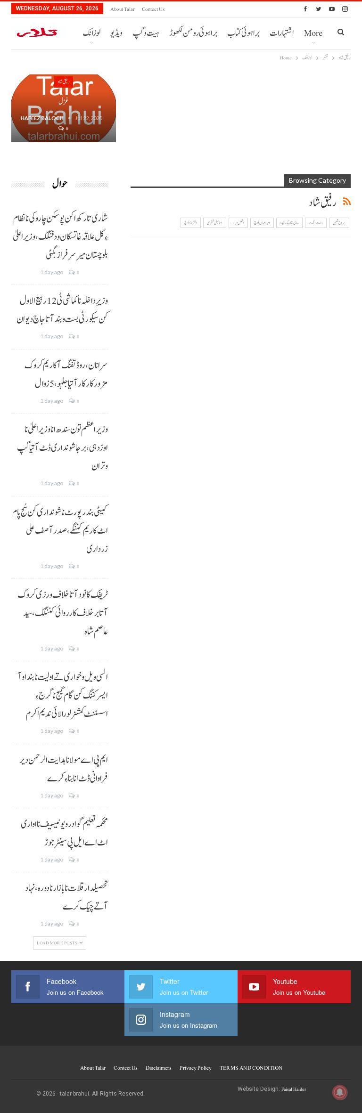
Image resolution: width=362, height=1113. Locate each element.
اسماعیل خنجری (214, 222)
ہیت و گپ (145, 33)
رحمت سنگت (316, 222)
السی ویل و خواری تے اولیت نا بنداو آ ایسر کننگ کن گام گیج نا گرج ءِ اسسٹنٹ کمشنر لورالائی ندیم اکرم (62, 695)
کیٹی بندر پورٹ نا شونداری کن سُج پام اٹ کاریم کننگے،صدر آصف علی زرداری (60, 530)
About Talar (122, 9)
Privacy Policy (196, 1067)
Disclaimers (159, 1067)
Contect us (153, 9)
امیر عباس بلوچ (262, 222)
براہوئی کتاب (243, 33)
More (313, 33)
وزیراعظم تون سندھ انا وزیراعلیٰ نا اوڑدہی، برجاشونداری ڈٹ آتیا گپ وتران (62, 448)
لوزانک (91, 33)
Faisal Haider (293, 1089)
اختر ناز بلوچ (190, 222)
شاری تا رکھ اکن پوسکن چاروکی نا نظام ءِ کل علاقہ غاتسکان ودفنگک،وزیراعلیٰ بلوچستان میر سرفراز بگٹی (60, 237)
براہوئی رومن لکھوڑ (193, 33)
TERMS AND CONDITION (251, 1067)
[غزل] (63, 108)
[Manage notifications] (339, 1092)
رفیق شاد (64, 82)
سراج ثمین (339, 222)
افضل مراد (238, 222)
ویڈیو (116, 33)
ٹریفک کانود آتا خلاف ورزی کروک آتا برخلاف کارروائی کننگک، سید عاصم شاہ (62, 613)
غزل (63, 101)
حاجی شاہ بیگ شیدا (289, 222)
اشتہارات (282, 33)
